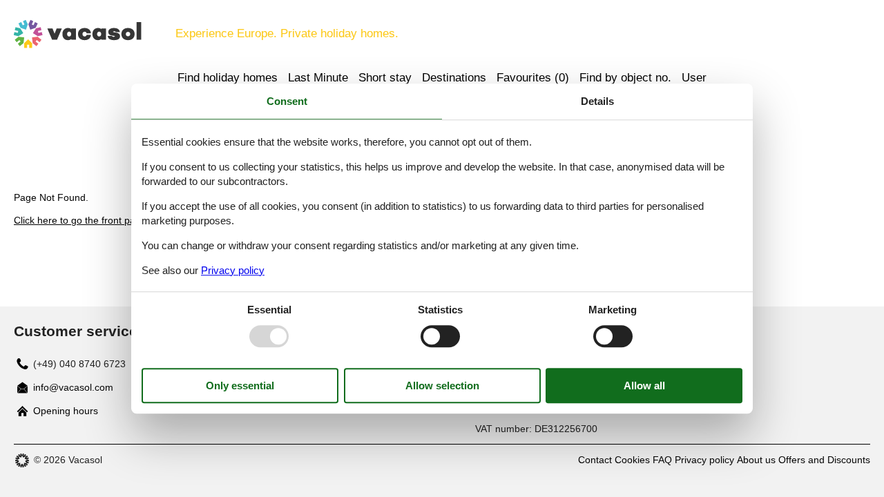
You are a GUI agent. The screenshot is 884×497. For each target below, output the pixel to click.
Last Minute (318, 77)
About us (756, 459)
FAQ (662, 459)
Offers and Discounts (824, 459)
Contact (595, 459)
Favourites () (533, 77)
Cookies (632, 459)
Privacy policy (704, 459)
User (694, 77)
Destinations (454, 77)
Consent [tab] (287, 101)
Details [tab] (597, 101)
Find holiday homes (227, 77)
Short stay (385, 77)
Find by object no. (625, 77)
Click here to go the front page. (81, 220)
